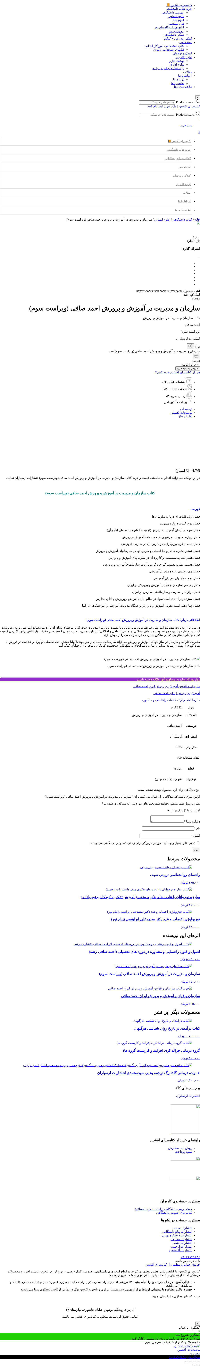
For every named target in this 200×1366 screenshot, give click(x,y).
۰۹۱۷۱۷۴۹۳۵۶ (190, 1257)
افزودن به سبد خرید (187, 368)
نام (197, 828)
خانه (197, 219)
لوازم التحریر (183, 184)
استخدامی (185, 167)
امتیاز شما (192, 810)
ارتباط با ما (184, 201)
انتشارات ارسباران (188, 1095)
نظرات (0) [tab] (185, 416)
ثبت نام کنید (155, 106)
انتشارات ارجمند (181, 1246)
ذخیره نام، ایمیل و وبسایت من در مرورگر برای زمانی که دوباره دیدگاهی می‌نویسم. (142, 843)
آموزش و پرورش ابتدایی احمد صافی (176, 693)
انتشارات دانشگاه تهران (177, 1235)
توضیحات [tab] (186, 409)
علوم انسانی (162, 219)
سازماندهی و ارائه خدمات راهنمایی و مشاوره (171, 700)
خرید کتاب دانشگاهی (179, 149)
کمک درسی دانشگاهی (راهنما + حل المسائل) (163, 1209)
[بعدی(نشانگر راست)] (194, 1365)
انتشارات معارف (181, 1239)
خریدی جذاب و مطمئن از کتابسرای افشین (173, 1264)
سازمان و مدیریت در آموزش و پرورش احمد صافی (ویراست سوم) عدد (154, 351)
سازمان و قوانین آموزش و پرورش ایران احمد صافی (166, 686)
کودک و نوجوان (182, 175)
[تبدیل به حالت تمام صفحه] (194, 1361)
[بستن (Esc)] (186, 1361)
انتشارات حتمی (182, 1242)
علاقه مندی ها (183, 210)
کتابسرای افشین (189, 106)
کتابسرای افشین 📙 (179, 141)
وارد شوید (170, 106)
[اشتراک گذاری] (190, 1361)
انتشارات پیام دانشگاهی (177, 1231)
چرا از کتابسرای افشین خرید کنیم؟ (177, 372)
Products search (185, 102)
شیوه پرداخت (183, 1151)
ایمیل (195, 835)
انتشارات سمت (182, 1228)
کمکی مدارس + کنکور (178, 158)
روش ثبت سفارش (180, 1148)
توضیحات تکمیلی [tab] (181, 412)
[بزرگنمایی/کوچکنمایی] (198, 1361)
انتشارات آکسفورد (180, 1250)
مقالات (187, 192)
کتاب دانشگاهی (182, 219)
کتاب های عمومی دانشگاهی (174, 1212)
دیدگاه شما (192, 821)
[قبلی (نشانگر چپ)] (198, 1365)
